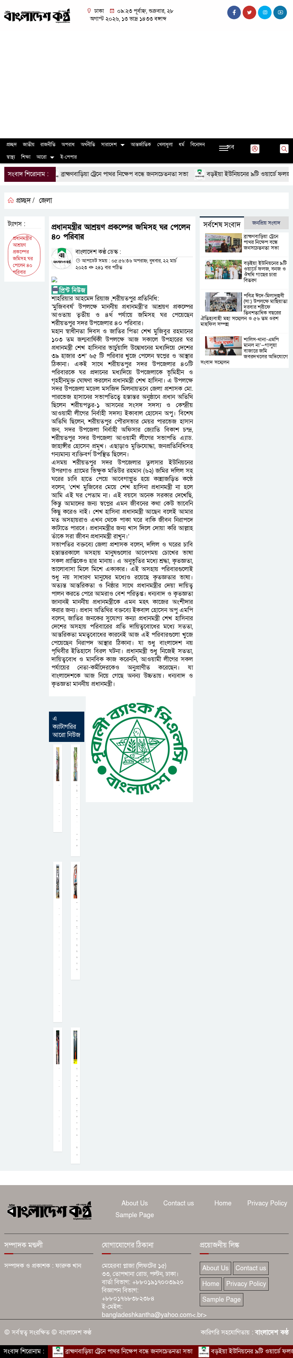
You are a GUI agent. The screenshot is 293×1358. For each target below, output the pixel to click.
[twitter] (249, 12)
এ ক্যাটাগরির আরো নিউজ (66, 726)
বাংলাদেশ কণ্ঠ (272, 1332)
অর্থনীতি (88, 144)
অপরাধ (68, 144)
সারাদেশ (109, 144)
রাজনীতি (47, 144)
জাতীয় (28, 144)
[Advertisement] (146, 85)
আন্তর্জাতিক (141, 144)
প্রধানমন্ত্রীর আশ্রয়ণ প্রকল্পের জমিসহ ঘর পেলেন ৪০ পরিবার (23, 255)
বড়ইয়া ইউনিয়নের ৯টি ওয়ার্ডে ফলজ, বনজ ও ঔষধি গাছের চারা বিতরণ (265, 272)
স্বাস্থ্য (10, 157)
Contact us (178, 1203)
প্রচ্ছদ (11, 144)
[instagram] (265, 12)
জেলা (45, 200)
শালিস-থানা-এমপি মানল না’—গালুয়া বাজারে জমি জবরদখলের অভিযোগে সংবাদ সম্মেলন (244, 351)
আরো (41, 157)
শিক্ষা (25, 157)
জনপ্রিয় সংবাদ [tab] (266, 222)
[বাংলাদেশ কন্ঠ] (36, 15)
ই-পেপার (68, 157)
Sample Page (134, 1215)
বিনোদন (197, 144)
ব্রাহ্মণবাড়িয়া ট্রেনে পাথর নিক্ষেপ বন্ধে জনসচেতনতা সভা (107, 174)
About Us (134, 1203)
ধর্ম (181, 144)
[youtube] (280, 12)
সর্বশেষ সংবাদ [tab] (221, 225)
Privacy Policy (267, 1203)
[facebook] (234, 12)
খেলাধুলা (165, 144)
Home (223, 1203)
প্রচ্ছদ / (24, 200)
